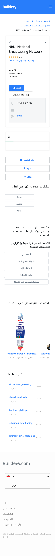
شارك (29, 168)
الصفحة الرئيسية (43, 21)
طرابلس (19, 204)
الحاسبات (8, 513)
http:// (20, 116)
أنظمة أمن (26, 254)
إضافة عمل (9, 508)
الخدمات (29, 21)
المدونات (8, 519)
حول (5, 502)
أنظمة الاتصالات (26, 275)
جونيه (19, 211)
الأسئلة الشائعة (12, 525)
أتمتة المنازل (26, 268)
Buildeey (9, 7)
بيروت (19, 197)
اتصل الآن (16, 88)
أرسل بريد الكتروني (20, 95)
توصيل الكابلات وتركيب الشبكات (37, 26)
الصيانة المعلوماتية (26, 261)
